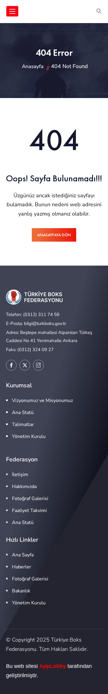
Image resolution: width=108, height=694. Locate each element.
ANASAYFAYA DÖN (54, 234)
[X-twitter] (25, 365)
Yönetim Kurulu (29, 436)
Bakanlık (21, 591)
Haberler (21, 567)
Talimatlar (23, 424)
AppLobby (52, 666)
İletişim (20, 474)
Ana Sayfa (23, 555)
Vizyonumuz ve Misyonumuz (42, 400)
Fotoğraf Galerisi (30, 498)
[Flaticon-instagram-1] (38, 365)
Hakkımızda (24, 486)
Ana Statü (23, 412)
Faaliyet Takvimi (29, 510)
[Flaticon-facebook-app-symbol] (11, 365)
